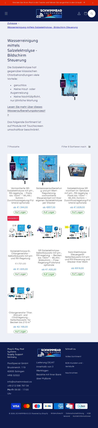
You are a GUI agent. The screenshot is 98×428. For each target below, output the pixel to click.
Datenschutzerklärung (75, 413)
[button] (6, 13)
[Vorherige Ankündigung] (5, 3)
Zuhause (12, 23)
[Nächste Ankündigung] (92, 3)
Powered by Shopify (40, 413)
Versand (66, 416)
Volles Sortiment (73, 356)
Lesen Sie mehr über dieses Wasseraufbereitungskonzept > (26, 111)
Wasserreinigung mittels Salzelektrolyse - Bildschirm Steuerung (42, 27)
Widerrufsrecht (57, 413)
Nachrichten (71, 373)
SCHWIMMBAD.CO (23, 413)
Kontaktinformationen (82, 416)
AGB (89, 413)
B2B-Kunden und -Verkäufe (74, 364)
